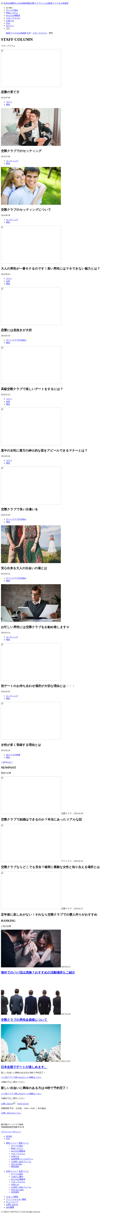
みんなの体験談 (13, 15)
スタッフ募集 (12, 1197)
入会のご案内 (17, 1176)
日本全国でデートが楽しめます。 (24, 1067)
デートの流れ (12, 10)
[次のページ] (12, 762)
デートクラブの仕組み (16, 340)
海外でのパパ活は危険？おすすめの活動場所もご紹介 (38, 972)
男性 (8, 105)
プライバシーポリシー (11, 1132)
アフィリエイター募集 (16, 1199)
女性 (8, 281)
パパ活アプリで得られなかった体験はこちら (21, 1077)
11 (8, 762)
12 (10, 762)
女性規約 (15, 1192)
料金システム (12, 13)
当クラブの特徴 (13, 755)
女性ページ (24, 1171)
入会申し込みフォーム (21, 1162)
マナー (9, 102)
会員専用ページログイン (22, 1159)
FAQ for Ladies (17, 1190)
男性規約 (15, 1166)
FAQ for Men (16, 1164)
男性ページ (24, 1143)
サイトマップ (12, 1202)
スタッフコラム (13, 18)
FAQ (8, 23)
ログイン (10, 26)
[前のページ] (2, 762)
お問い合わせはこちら (11, 1113)
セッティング (12, 161)
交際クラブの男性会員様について (24, 1019)
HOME (9, 1136)
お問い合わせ (12, 1205)
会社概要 (10, 1207)
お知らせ (10, 21)
